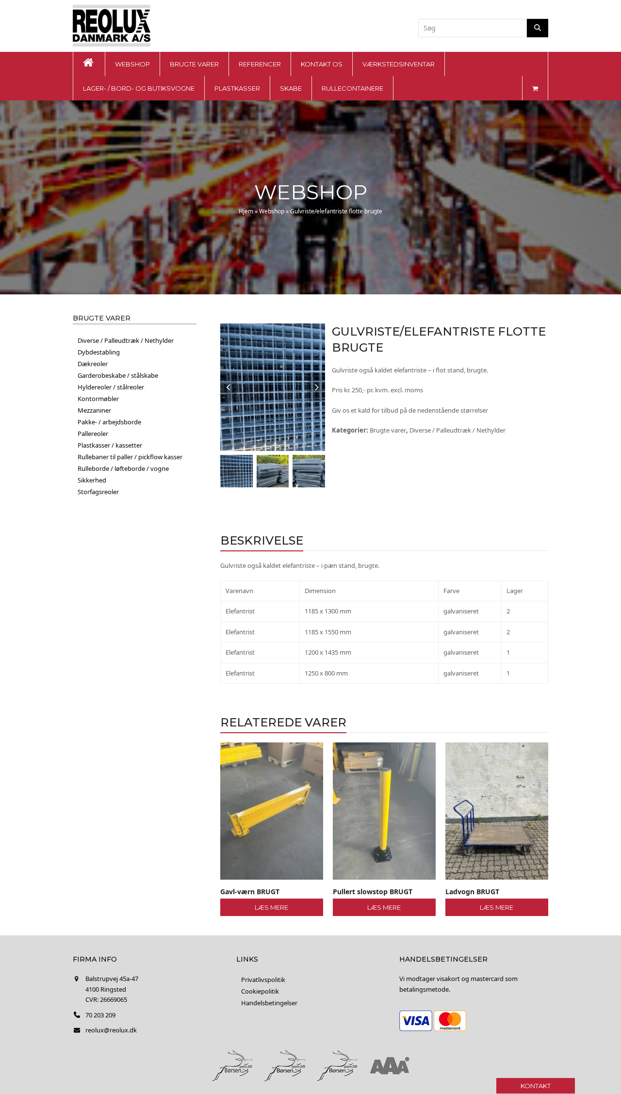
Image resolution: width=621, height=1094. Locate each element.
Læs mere (271, 907)
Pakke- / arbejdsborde (109, 422)
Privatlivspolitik (263, 979)
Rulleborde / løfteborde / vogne (123, 468)
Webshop (271, 211)
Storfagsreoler (98, 491)
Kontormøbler (98, 398)
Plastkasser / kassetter (110, 445)
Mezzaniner (94, 410)
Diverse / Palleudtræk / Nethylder (457, 430)
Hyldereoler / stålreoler (111, 387)
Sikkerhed (92, 480)
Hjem (246, 211)
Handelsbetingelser (269, 1002)
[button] (535, 88)
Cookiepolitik (260, 991)
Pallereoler (93, 433)
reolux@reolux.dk (111, 1030)
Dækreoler (93, 363)
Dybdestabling (99, 352)
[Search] (537, 28)
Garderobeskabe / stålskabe (118, 375)
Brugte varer (388, 430)
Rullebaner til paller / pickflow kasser (130, 456)
